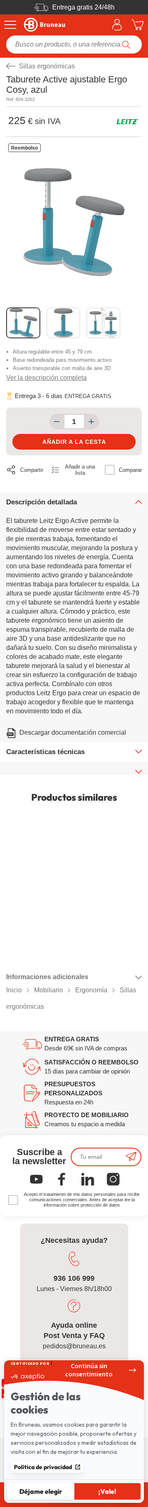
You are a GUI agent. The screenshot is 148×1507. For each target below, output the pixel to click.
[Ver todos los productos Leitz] (127, 121)
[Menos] (57, 421)
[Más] (91, 421)
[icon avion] (131, 1157)
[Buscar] (126, 44)
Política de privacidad (43, 1467)
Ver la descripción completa (46, 377)
